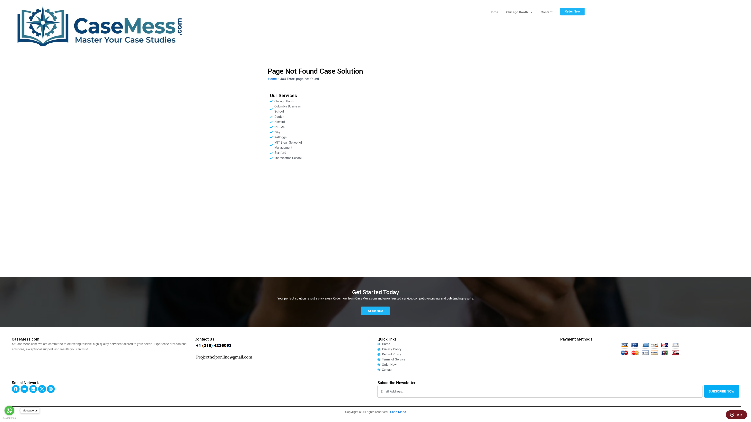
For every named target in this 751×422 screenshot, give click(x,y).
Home (494, 12)
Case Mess (398, 412)
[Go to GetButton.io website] (9, 418)
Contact (546, 12)
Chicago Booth (517, 12)
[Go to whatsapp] (9, 410)
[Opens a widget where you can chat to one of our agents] (736, 415)
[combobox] (539, 391)
